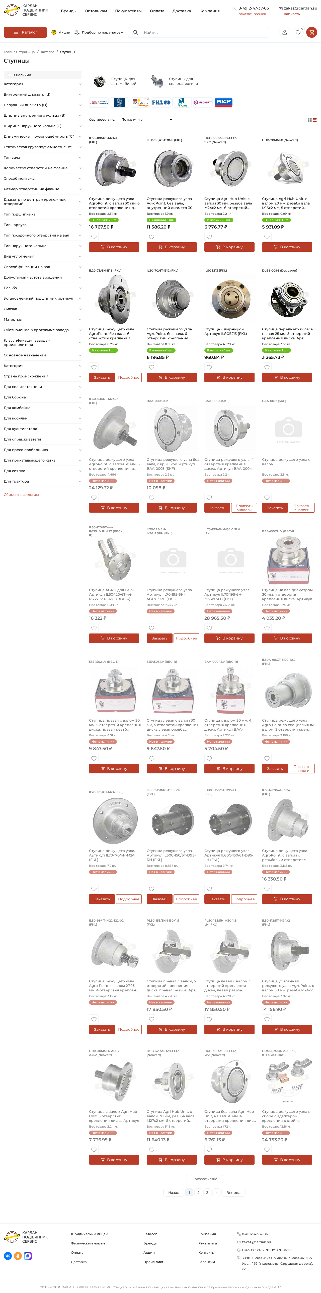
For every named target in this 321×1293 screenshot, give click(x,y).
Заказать (102, 377)
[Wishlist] (94, 237)
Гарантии (206, 1262)
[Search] (135, 32)
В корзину (117, 247)
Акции (64, 32)
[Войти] (284, 32)
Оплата (157, 11)
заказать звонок (252, 14)
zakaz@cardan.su (300, 11)
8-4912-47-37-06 (253, 8)
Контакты (206, 1252)
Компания (209, 11)
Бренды (68, 11)
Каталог (150, 1234)
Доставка (182, 11)
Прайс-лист (153, 1262)
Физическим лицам (88, 1243)
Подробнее (128, 377)
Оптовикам (96, 11)
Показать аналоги (244, 508)
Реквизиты (207, 1243)
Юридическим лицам (89, 1234)
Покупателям (128, 11)
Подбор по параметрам (102, 32)
